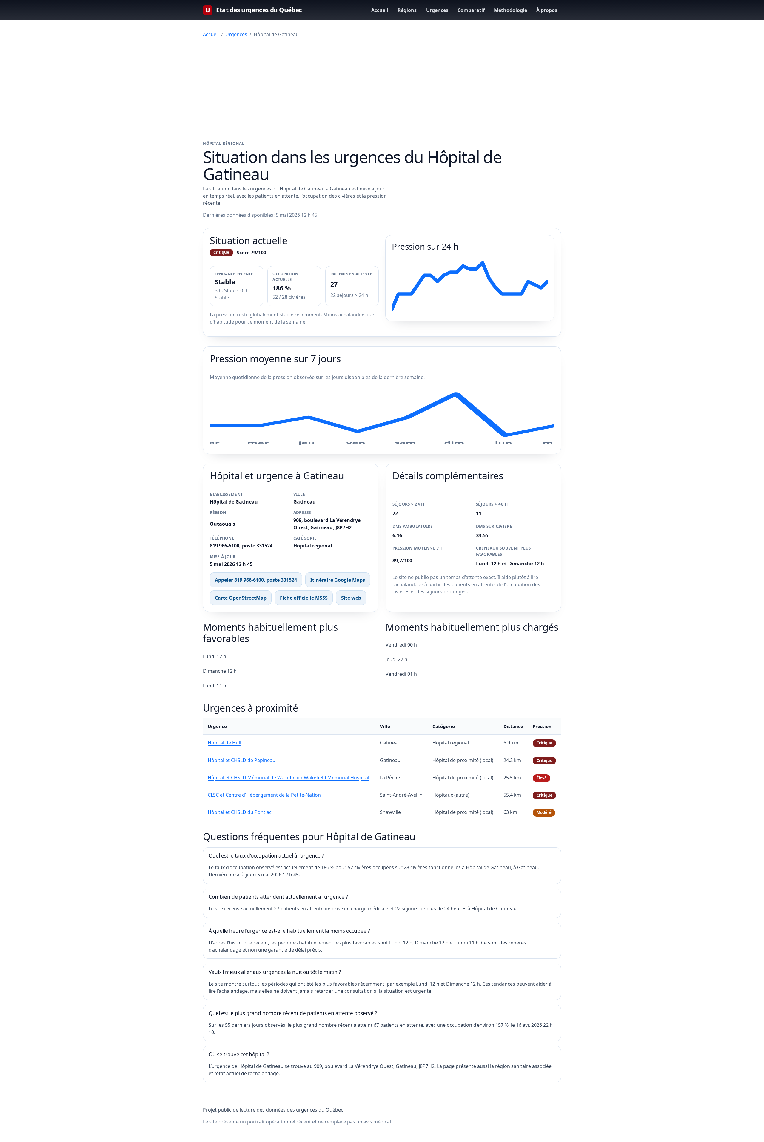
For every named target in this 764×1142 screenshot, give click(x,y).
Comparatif (471, 10)
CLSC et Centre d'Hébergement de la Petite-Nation (264, 795)
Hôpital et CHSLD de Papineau (241, 760)
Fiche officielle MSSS (304, 598)
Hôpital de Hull (224, 742)
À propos (546, 10)
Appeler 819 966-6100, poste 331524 (256, 580)
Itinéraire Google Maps (337, 580)
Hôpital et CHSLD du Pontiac (240, 812)
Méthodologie (510, 10)
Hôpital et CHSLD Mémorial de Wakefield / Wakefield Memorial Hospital (288, 777)
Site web (351, 598)
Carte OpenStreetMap (241, 598)
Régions (407, 10)
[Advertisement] (382, 89)
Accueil (379, 10)
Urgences (437, 10)
